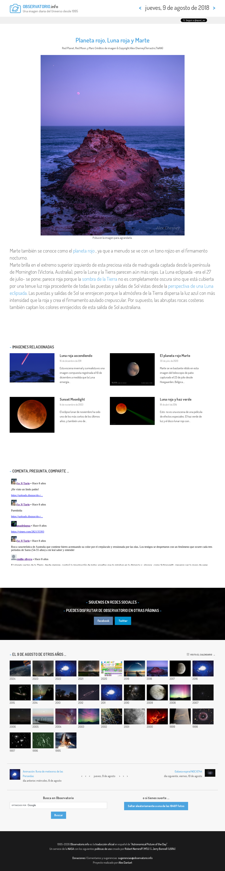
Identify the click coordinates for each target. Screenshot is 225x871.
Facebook (103, 620)
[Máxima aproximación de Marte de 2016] (203, 668)
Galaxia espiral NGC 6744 (188, 771)
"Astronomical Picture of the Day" (149, 844)
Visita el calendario (200, 654)
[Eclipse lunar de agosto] (180, 668)
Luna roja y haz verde (175, 399)
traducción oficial (104, 844)
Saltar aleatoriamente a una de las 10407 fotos (156, 806)
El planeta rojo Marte (175, 355)
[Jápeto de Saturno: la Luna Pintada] (157, 692)
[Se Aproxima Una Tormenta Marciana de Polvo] (180, 716)
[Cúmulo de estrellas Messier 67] (203, 692)
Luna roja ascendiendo (76, 355)
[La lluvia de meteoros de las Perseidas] (43, 740)
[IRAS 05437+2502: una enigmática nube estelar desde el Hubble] (134, 692)
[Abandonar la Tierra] (65, 668)
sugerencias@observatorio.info (135, 858)
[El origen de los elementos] (111, 668)
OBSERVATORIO (36, 6)
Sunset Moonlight (72, 399)
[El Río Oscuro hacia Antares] (65, 716)
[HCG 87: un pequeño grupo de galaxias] (20, 692)
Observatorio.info (79, 844)
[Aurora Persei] (180, 692)
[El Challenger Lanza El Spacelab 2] (65, 740)
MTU (146, 849)
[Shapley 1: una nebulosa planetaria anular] (203, 716)
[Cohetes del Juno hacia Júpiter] (111, 692)
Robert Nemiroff (134, 849)
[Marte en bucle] (88, 692)
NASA (71, 849)
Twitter (122, 620)
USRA (172, 849)
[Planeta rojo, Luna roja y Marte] (157, 668)
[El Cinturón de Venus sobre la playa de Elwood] (43, 716)
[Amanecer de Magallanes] (20, 716)
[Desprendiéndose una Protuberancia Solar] (157, 716)
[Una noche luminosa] (43, 692)
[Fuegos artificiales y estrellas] (111, 716)
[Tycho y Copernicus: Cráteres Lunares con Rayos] (134, 716)
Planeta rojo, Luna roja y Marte (113, 40)
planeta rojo (84, 250)
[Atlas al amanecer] (134, 668)
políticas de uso (103, 849)
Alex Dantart (125, 862)
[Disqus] (112, 521)
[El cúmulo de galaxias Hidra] (20, 740)
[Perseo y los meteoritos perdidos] (88, 668)
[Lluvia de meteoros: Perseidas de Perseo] (43, 668)
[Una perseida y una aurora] (88, 716)
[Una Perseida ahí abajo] (20, 668)
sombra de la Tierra (99, 279)
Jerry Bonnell (159, 849)
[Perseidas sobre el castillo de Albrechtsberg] (65, 692)
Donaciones (78, 858)
